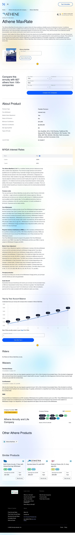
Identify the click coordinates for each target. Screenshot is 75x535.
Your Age (30, 85)
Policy (65, 527)
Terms (61, 527)
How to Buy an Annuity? (29, 504)
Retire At (53, 85)
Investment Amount (7, 333)
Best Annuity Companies (45, 495)
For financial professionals (30, 517)
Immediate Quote (12, 518)
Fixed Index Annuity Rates (14, 514)
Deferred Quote (11, 520)
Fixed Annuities (43, 497)
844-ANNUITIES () (30, 519)
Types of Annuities (28, 499)
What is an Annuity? (28, 495)
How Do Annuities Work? (29, 497)
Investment (53, 76)
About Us (26, 512)
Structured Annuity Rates (13, 516)
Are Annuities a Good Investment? (29, 501)
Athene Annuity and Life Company (17, 10)
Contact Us (26, 514)
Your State (30, 76)
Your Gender (31, 81)
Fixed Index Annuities (45, 499)
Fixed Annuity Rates (12, 512)
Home (3, 10)
